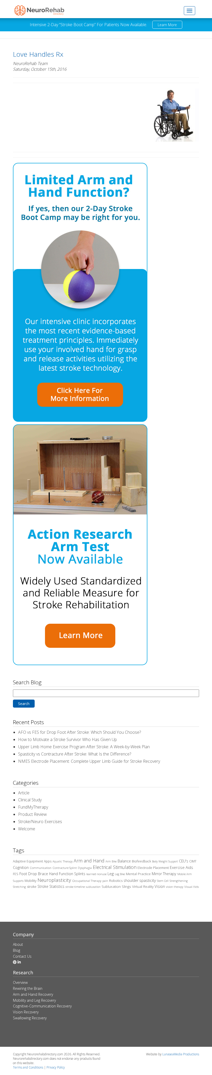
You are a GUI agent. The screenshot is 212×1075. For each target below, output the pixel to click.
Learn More (167, 24)
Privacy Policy (56, 1067)
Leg (111, 873)
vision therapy (174, 887)
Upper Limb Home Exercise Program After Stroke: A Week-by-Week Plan (84, 747)
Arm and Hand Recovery (33, 994)
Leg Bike (120, 874)
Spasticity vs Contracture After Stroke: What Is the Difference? (74, 754)
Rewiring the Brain (27, 988)
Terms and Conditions (28, 1067)
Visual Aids (191, 887)
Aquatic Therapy (62, 861)
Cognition (21, 867)
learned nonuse (96, 874)
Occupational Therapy (86, 881)
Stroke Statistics (50, 886)
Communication (40, 868)
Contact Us (22, 956)
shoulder (131, 880)
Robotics (116, 880)
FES (15, 874)
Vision (160, 886)
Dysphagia (85, 868)
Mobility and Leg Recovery (34, 1000)
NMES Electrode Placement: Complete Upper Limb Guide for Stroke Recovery (89, 761)
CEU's (183, 861)
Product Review (32, 814)
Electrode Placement (153, 868)
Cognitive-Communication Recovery (42, 1006)
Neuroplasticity (54, 880)
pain (105, 881)
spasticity (147, 880)
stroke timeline (75, 887)
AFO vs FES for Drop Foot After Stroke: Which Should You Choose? (79, 732)
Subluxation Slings (116, 886)
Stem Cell (163, 881)
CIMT (192, 861)
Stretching (19, 887)
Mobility (30, 880)
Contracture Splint (64, 868)
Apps (47, 861)
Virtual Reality (143, 886)
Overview (20, 982)
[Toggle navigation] (189, 10)
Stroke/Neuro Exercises (40, 821)
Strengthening (179, 881)
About (18, 944)
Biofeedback (141, 861)
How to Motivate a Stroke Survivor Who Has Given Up (67, 739)
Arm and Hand (89, 861)
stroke (31, 886)
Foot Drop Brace (33, 873)
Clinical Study (30, 800)
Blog (16, 950)
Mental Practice (138, 873)
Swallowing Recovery (30, 1017)
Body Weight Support (165, 861)
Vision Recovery (26, 1011)
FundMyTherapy (33, 807)
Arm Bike (111, 861)
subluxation (93, 887)
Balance (124, 861)
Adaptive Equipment (28, 861)
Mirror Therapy (164, 873)
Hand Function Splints (67, 873)
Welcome (26, 829)
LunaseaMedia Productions (180, 1054)
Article (23, 793)
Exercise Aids (181, 867)
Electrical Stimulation (115, 867)
